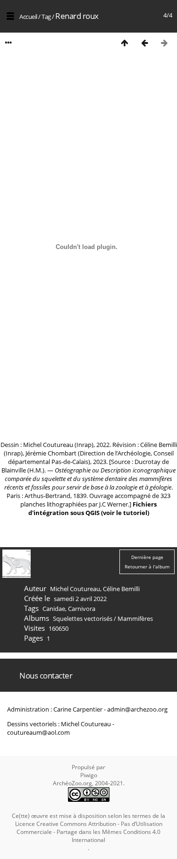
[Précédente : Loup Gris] (144, 42)
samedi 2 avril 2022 (80, 598)
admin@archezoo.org (137, 709)
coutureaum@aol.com (38, 732)
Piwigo (88, 775)
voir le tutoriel (125, 512)
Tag (46, 16)
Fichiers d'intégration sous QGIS (92, 508)
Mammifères (135, 618)
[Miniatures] (125, 42)
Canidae (53, 608)
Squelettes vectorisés (82, 618)
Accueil (28, 16)
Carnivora (81, 608)
